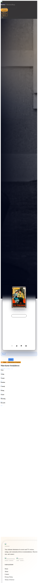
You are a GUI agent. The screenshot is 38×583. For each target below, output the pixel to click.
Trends (4, 10)
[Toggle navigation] (2, 17)
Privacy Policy (9, 577)
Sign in (4, 12)
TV (6, 4)
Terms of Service (9, 579)
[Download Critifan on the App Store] (10, 559)
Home (12, 311)
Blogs (13, 4)
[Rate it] (26, 346)
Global (11, 359)
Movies (3, 4)
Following (4, 359)
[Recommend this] (17, 346)
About (6, 571)
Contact (7, 574)
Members (9, 4)
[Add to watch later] (12, 346)
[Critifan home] (19, 2)
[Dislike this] (21, 346)
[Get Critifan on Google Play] (21, 559)
